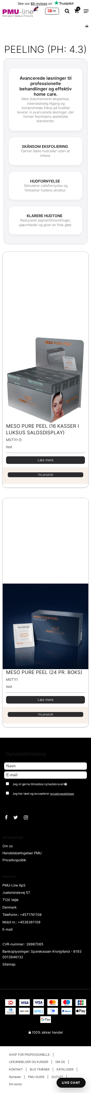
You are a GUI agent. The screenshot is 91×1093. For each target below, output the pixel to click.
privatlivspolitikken (62, 793)
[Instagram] (28, 817)
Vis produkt (45, 474)
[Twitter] (18, 817)
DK (54, 10)
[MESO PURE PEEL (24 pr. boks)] (45, 583)
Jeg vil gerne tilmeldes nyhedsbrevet (43, 783)
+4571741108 (31, 914)
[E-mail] (45, 775)
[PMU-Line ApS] (21, 11)
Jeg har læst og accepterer (43, 793)
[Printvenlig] (87, 26)
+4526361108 (29, 922)
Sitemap (9, 964)
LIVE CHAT (71, 1083)
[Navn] (45, 766)
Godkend (16, 803)
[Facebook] (8, 817)
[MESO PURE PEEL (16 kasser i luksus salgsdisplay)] (45, 337)
